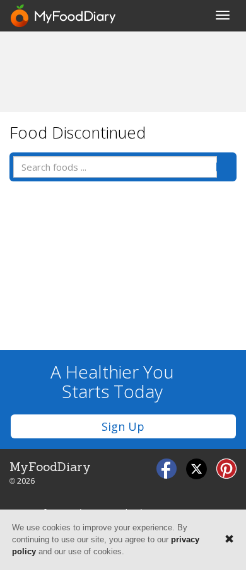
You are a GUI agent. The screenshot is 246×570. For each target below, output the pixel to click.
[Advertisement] (123, 71)
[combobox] (115, 167)
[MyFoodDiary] (64, 15)
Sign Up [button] (123, 426)
